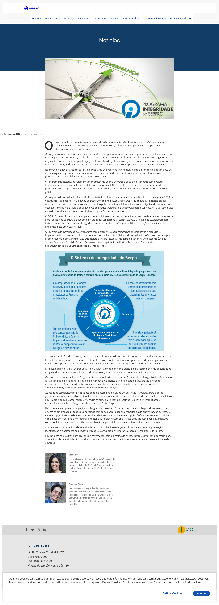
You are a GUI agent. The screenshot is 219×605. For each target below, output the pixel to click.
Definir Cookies (172, 593)
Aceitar (201, 593)
